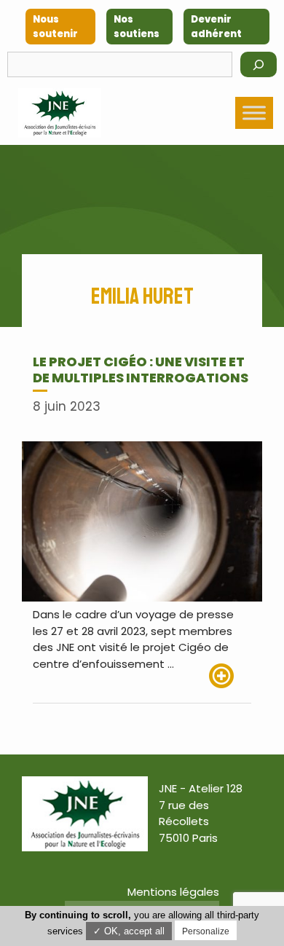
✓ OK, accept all (129, 931)
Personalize (205, 931)
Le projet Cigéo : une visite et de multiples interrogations (140, 369)
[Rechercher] (258, 64)
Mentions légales (173, 891)
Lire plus (230, 675)
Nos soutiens (136, 26)
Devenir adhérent (216, 26)
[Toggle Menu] (254, 112)
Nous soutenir (55, 26)
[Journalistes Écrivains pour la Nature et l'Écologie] (59, 113)
